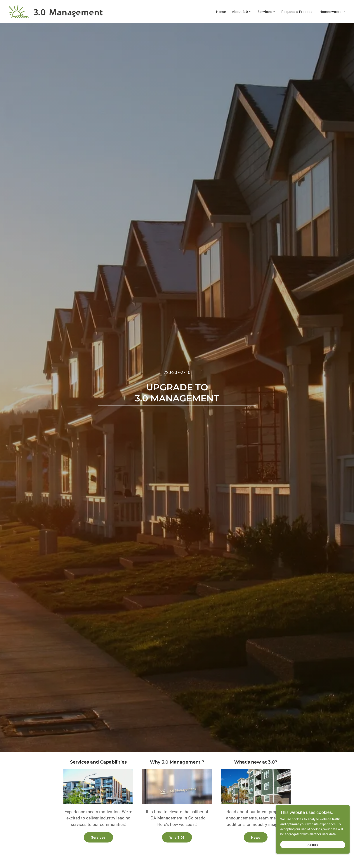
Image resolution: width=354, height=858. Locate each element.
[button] (242, 12)
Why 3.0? (177, 837)
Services (98, 837)
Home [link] (221, 12)
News (255, 837)
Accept (313, 845)
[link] (56, 11)
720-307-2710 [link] (177, 372)
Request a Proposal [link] (297, 12)
